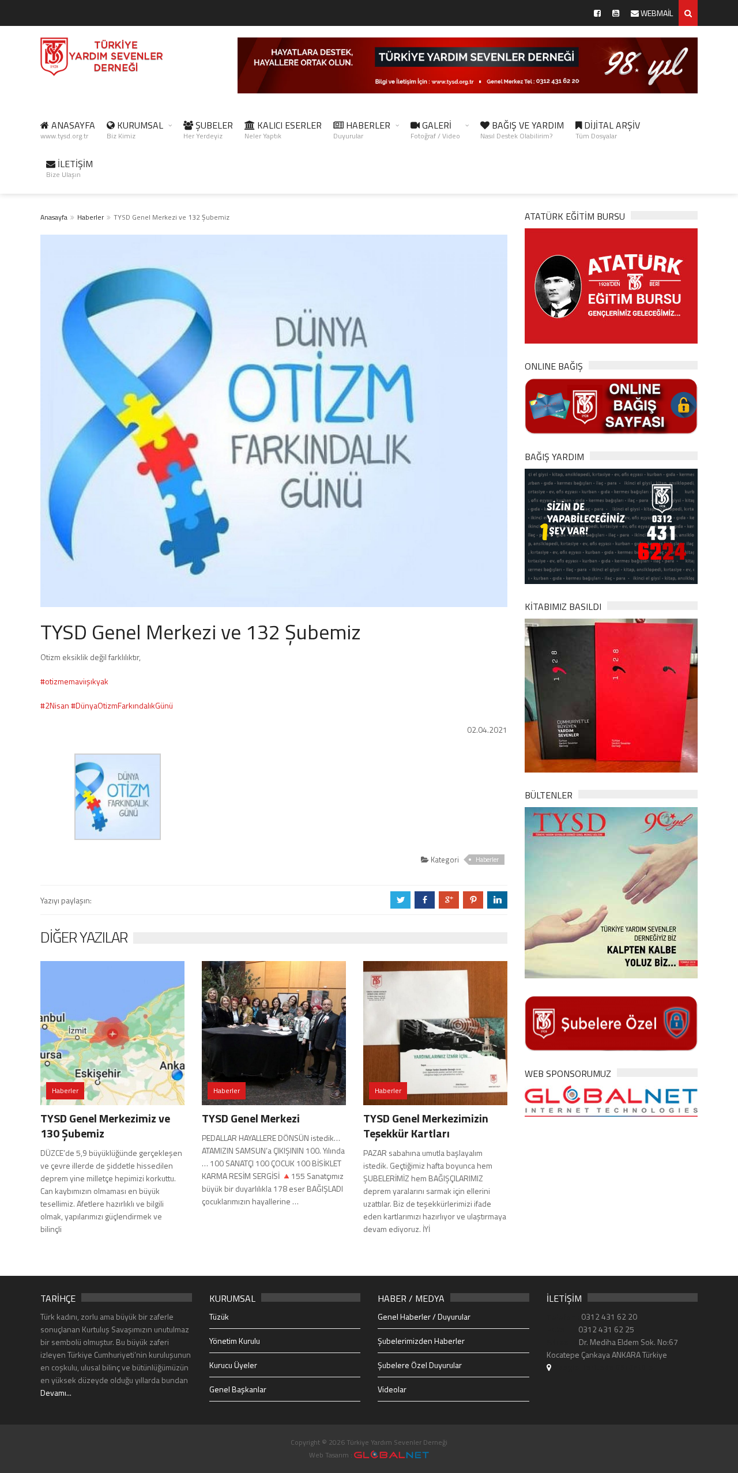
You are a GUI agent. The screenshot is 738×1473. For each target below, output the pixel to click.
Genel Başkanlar (237, 1389)
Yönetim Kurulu (234, 1341)
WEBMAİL (656, 13)
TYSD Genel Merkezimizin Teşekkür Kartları (425, 1125)
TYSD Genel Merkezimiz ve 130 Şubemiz (105, 1125)
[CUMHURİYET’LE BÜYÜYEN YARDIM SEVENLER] (611, 694)
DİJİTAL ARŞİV (607, 129)
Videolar (392, 1389)
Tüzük (219, 1316)
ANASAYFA (67, 129)
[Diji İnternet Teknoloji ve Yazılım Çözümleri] (391, 1455)
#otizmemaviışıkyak (74, 681)
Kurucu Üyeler (233, 1365)
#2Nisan (54, 705)
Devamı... (55, 1393)
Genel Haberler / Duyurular (424, 1316)
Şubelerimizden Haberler (421, 1341)
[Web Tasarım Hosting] (611, 1100)
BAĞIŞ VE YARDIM (522, 129)
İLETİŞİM (69, 168)
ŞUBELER (208, 129)
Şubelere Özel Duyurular (420, 1365)
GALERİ (435, 129)
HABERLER (361, 129)
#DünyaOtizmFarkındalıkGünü (122, 705)
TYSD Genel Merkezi (251, 1118)
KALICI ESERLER (283, 129)
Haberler (90, 217)
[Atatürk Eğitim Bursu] (611, 285)
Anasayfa (53, 217)
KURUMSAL (135, 129)
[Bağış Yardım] (611, 525)
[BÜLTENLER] (611, 892)
